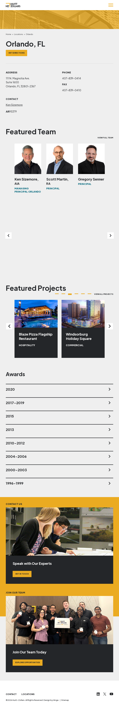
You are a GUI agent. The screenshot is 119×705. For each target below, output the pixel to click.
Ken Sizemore (14, 104)
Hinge (55, 700)
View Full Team (105, 138)
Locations (18, 34)
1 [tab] (57, 293)
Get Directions (16, 53)
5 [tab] (83, 293)
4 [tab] (76, 293)
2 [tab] (63, 293)
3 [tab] (70, 294)
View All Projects (103, 294)
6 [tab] (89, 293)
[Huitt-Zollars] (13, 5)
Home (8, 34)
